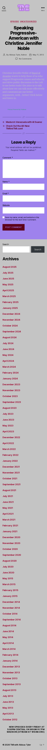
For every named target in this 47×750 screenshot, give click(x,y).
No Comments (25, 59)
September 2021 (12, 484)
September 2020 (12, 555)
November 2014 (11, 608)
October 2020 (10, 549)
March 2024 (9, 366)
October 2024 (10, 325)
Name (6, 182)
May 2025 (8, 284)
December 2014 (11, 602)
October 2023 (10, 396)
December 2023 (11, 384)
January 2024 (10, 378)
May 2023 (8, 425)
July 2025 (8, 272)
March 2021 (9, 519)
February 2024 (11, 372)
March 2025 (9, 296)
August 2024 (10, 337)
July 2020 (8, 566)
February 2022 (10, 455)
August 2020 (10, 560)
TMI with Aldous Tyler (20, 744)
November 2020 (11, 543)
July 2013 (8, 696)
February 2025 (11, 302)
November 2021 (11, 472)
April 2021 (8, 513)
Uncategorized (28, 21)
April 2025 (8, 290)
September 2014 (12, 619)
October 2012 (10, 719)
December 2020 (11, 537)
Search (6, 244)
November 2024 (11, 319)
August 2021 (9, 490)
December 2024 (11, 314)
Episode (14, 21)
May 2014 (8, 637)
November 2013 (11, 672)
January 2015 (10, 596)
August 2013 (9, 690)
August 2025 (10, 267)
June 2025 (8, 278)
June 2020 (8, 572)
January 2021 (10, 531)
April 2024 (8, 361)
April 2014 (8, 643)
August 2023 (10, 408)
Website (6, 205)
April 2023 (8, 431)
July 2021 (8, 496)
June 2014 (8, 631)
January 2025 (10, 308)
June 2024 (8, 349)
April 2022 (8, 443)
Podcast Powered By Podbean (17, 109)
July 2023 (8, 414)
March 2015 (9, 584)
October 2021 (10, 478)
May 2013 (8, 707)
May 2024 (8, 355)
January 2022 (10, 461)
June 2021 (8, 502)
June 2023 (8, 419)
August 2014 (9, 625)
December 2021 (11, 466)
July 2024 (8, 343)
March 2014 (9, 649)
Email (6, 194)
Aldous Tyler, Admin (18, 55)
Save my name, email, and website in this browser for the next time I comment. (22, 218)
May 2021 (8, 508)
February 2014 (10, 655)
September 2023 (12, 402)
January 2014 (10, 660)
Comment (8, 158)
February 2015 (10, 590)
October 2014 (10, 613)
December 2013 (11, 666)
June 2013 (8, 702)
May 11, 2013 (38, 55)
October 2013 (10, 678)
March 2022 (9, 449)
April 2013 (8, 713)
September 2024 (12, 331)
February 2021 (10, 525)
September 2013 (12, 684)
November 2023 (11, 390)
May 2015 (8, 578)
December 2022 (11, 437)
